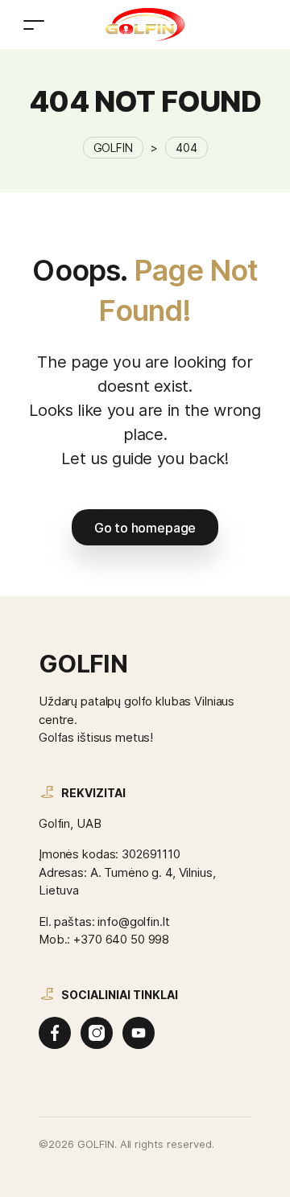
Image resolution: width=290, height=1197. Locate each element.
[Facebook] (55, 1033)
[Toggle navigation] (34, 24)
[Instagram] (97, 1033)
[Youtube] (138, 1033)
